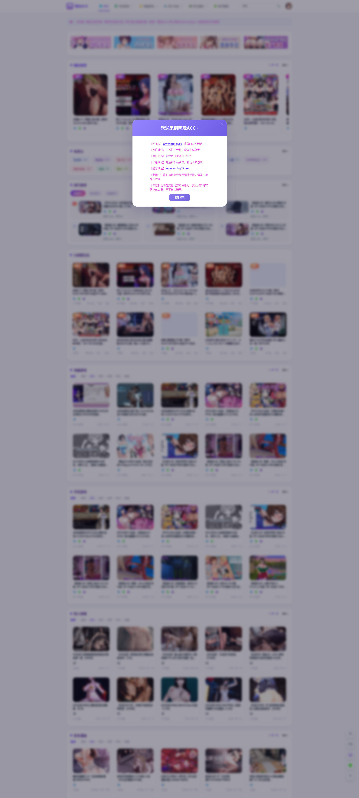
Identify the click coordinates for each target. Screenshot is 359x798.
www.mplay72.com (178, 168)
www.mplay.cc (172, 143)
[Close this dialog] (222, 124)
